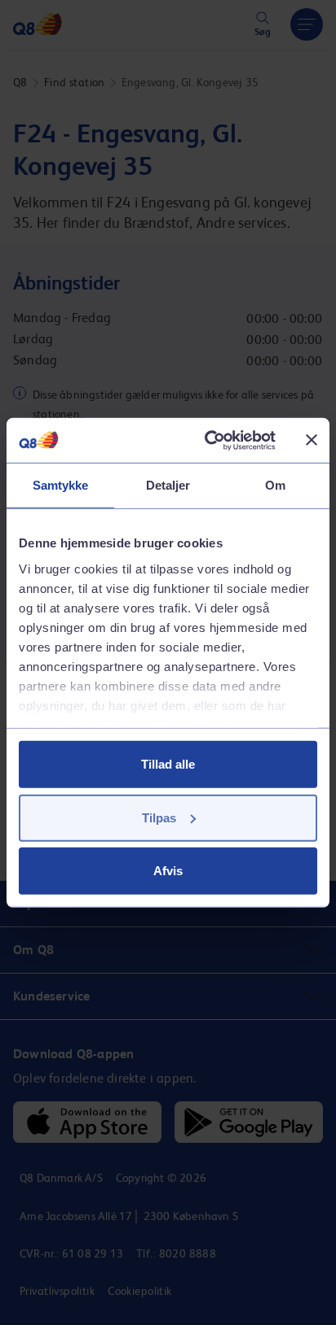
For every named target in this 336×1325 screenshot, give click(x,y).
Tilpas (159, 817)
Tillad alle (168, 764)
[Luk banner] (311, 440)
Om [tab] (275, 485)
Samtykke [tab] (61, 485)
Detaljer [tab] (168, 485)
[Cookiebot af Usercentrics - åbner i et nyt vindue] (208, 440)
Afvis (168, 871)
